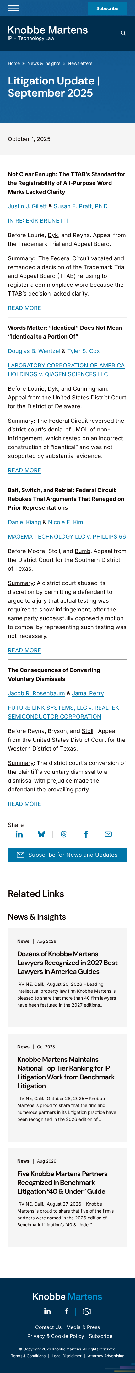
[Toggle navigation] (13, 8)
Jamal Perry (88, 693)
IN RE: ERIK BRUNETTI (38, 220)
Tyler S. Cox (83, 351)
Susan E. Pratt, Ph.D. (81, 206)
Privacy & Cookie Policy (55, 1336)
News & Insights (43, 63)
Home (14, 63)
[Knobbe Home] (67, 1296)
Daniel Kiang (24, 522)
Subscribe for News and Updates (73, 854)
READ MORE (24, 308)
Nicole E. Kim (65, 522)
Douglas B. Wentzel (34, 351)
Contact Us (48, 1327)
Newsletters (80, 63)
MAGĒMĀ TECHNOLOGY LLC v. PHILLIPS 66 (67, 536)
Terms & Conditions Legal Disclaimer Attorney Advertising (67, 1356)
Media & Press (83, 1327)
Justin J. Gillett (27, 206)
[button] (124, 33)
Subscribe (107, 8)
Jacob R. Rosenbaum (36, 693)
